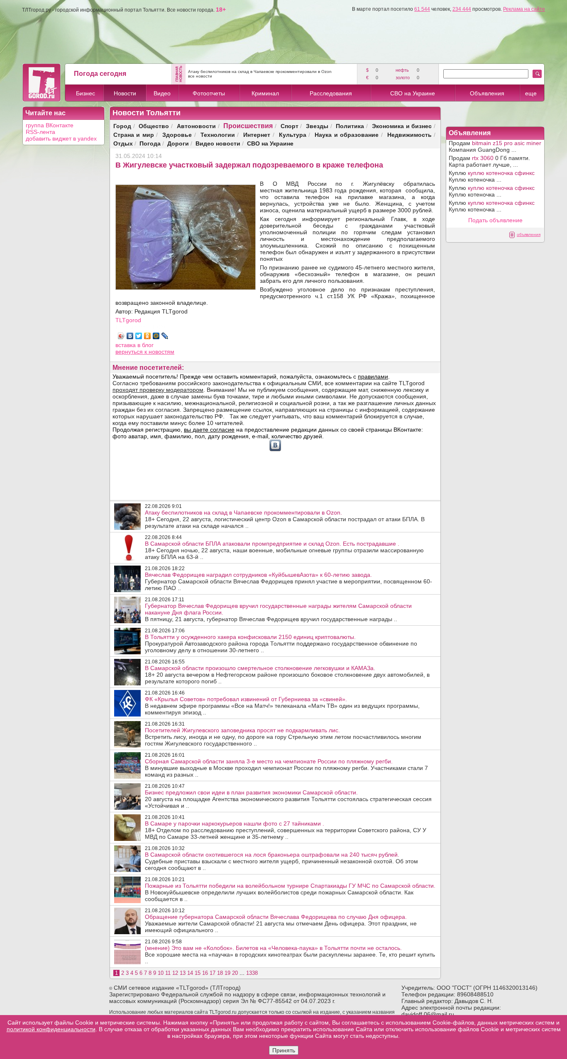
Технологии (217, 134)
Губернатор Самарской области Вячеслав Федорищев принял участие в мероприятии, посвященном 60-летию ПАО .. (288, 581)
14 (190, 973)
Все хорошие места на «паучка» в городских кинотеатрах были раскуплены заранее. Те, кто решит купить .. (290, 954)
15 (197, 973)
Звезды (317, 125)
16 (205, 973)
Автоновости (196, 125)
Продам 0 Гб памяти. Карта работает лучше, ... (489, 161)
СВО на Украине (412, 93)
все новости (200, 76)
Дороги (178, 143)
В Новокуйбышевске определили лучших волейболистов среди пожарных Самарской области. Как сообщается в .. (290, 892)
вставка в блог (134, 345)
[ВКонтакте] (130, 335)
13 (183, 973)
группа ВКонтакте (49, 125)
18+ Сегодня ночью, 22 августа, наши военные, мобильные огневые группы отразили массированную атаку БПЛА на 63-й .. (284, 550)
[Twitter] (138, 335)
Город (122, 125)
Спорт (289, 125)
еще (531, 93)
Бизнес (85, 93)
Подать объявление (495, 220)
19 (227, 973)
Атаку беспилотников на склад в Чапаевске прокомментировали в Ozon (260, 71)
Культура (292, 134)
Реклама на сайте (524, 9)
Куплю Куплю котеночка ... (492, 176)
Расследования (331, 93)
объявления (528, 234)
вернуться (129, 351)
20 (235, 973)
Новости (125, 93)
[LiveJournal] (165, 335)
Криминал (265, 93)
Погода (150, 143)
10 (161, 973)
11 (168, 973)
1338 (252, 973)
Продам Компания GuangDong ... (495, 146)
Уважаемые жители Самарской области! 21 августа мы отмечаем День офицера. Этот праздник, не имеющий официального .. (281, 923)
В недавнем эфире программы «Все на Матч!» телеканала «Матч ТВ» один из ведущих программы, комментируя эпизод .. (282, 706)
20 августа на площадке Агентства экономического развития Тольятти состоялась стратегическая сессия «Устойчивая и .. (288, 799)
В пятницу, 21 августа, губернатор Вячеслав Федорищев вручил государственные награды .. (278, 612)
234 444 (461, 9)
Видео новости (218, 143)
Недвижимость (409, 134)
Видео (162, 93)
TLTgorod (128, 320)
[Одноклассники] (147, 335)
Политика (350, 125)
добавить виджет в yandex (61, 138)
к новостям (159, 351)
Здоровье (177, 134)
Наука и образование (347, 134)
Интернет (256, 134)
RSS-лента (40, 132)
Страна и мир (133, 134)
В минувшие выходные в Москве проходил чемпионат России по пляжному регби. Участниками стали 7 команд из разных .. (286, 768)
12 (175, 973)
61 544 (422, 9)
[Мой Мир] (156, 335)
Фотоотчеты (209, 93)
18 (220, 973)
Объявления (487, 93)
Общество (154, 125)
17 (212, 973)
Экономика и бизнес (402, 125)
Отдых (123, 143)
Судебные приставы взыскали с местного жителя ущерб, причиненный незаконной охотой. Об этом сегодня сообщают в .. (281, 861)
